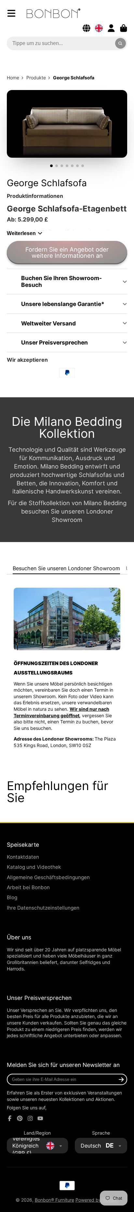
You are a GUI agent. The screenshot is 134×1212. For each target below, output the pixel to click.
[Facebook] (10, 1118)
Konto (111, 28)
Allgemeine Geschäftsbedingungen (48, 877)
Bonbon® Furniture (54, 1200)
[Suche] (120, 43)
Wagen (123, 28)
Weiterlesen (21, 233)
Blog (12, 897)
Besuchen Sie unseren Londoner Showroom (66, 568)
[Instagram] (30, 1118)
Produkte (36, 77)
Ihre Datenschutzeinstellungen (43, 908)
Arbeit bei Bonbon (28, 887)
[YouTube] (40, 1118)
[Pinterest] (20, 1118)
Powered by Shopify (97, 1200)
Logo (53, 13)
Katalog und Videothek (34, 867)
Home (13, 77)
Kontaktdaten (23, 857)
